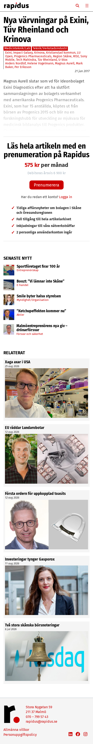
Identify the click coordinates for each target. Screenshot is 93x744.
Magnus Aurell (64, 63)
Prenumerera (46, 185)
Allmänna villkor (16, 730)
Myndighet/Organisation (33, 299)
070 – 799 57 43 (37, 717)
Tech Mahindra (26, 60)
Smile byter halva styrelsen (39, 296)
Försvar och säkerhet (29, 333)
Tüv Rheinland (47, 60)
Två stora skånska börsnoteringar (32, 625)
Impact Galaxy (23, 52)
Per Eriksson (22, 67)
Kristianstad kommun (60, 52)
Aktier (20, 314)
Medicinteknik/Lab (17, 48)
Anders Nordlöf (15, 63)
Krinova (39, 52)
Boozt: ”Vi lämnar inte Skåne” (40, 281)
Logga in (65, 197)
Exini (8, 52)
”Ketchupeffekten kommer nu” (41, 311)
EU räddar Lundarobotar (24, 428)
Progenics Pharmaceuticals (32, 56)
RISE (76, 56)
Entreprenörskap (27, 270)
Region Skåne (62, 56)
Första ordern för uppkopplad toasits (35, 494)
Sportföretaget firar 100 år (38, 266)
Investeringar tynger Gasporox (30, 559)
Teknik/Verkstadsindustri (50, 48)
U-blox (62, 60)
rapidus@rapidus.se (41, 721)
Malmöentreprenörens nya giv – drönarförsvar (41, 328)
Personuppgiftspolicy (20, 735)
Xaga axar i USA (17, 362)
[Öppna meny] (87, 5)
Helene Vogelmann (40, 63)
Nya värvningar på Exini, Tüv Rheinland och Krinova (46, 30)
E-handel (22, 285)
